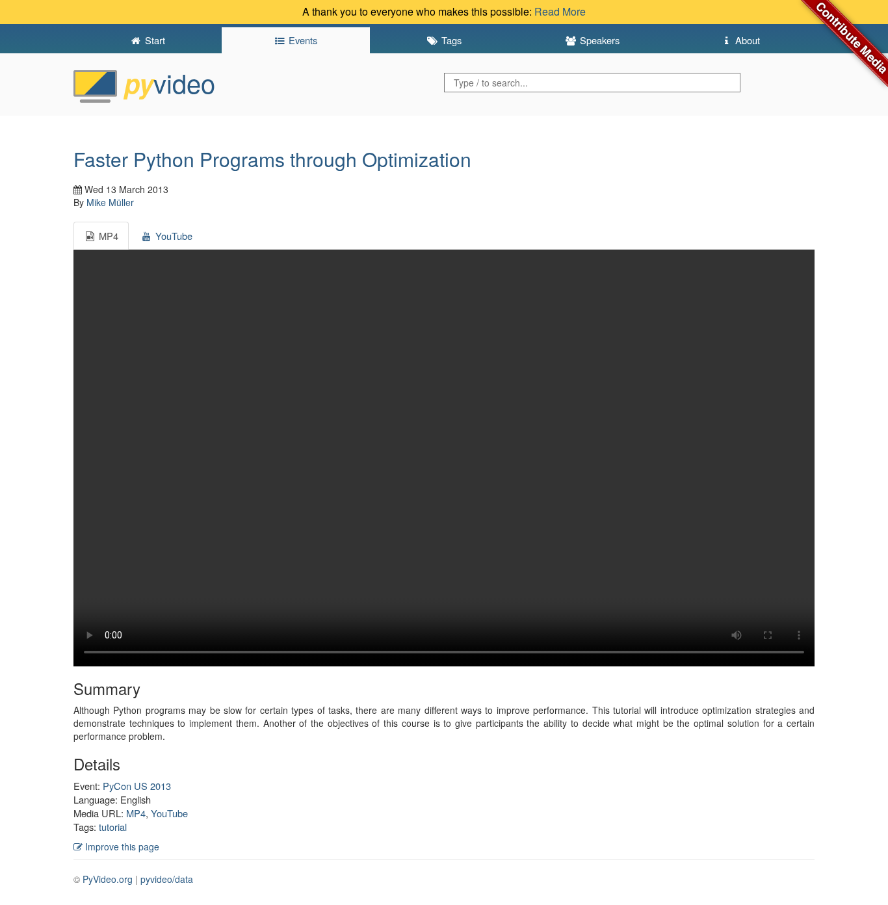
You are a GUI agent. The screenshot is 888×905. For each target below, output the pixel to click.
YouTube (169, 813)
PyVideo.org (108, 878)
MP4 (136, 813)
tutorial (113, 826)
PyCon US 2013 (137, 786)
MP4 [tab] (107, 236)
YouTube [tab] (172, 236)
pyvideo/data (166, 878)
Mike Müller (110, 202)
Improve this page (121, 846)
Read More (560, 11)
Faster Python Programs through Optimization (272, 159)
